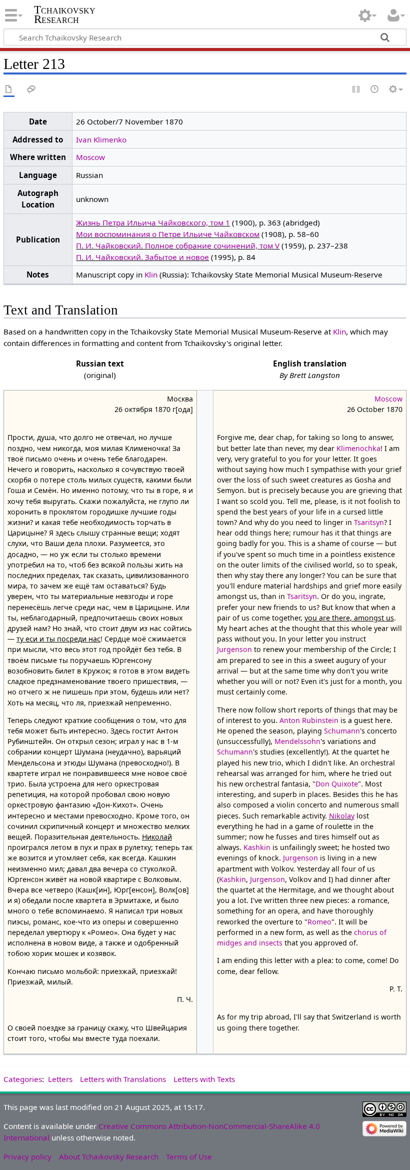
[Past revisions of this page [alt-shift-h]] (375, 90)
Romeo (320, 921)
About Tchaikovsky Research (108, 1157)
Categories (23, 1079)
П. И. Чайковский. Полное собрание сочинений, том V (178, 245)
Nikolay (341, 815)
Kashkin (257, 847)
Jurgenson (234, 649)
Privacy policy (28, 1157)
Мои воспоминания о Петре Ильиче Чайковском (168, 234)
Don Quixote (337, 783)
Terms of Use (189, 1157)
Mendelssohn (297, 741)
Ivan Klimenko (101, 139)
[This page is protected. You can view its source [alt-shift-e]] (356, 90)
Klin (151, 275)
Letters (60, 1079)
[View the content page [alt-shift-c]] (9, 90)
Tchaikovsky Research (65, 15)
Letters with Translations (123, 1079)
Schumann (342, 731)
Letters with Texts (204, 1079)
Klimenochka (358, 448)
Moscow (90, 157)
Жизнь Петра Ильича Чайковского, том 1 (153, 223)
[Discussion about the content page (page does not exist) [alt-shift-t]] (31, 90)
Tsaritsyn (369, 522)
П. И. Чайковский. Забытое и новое (142, 257)
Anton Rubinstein (309, 720)
